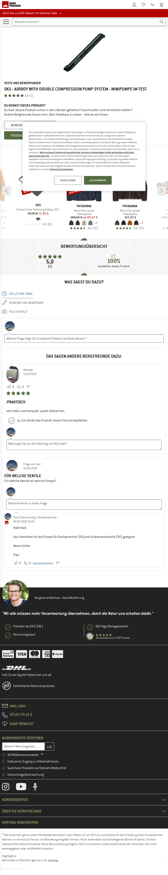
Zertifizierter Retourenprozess (33, 686)
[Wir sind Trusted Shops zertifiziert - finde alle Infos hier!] (90, 636)
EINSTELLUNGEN (67, 180)
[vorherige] (6, 190)
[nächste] (161, 190)
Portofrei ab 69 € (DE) (28, 626)
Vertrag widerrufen (20, 822)
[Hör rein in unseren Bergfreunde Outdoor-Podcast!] (38, 788)
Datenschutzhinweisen (61, 169)
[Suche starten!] (162, 22)
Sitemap (53, 860)
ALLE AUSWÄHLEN (98, 180)
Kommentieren (43, 563)
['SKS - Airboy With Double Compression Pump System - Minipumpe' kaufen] (84, 52)
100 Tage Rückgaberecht (111, 626)
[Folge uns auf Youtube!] (24, 788)
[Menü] (6, 21)
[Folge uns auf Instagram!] (8, 788)
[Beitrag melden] (28, 387)
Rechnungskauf (24, 634)
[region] (84, 156)
